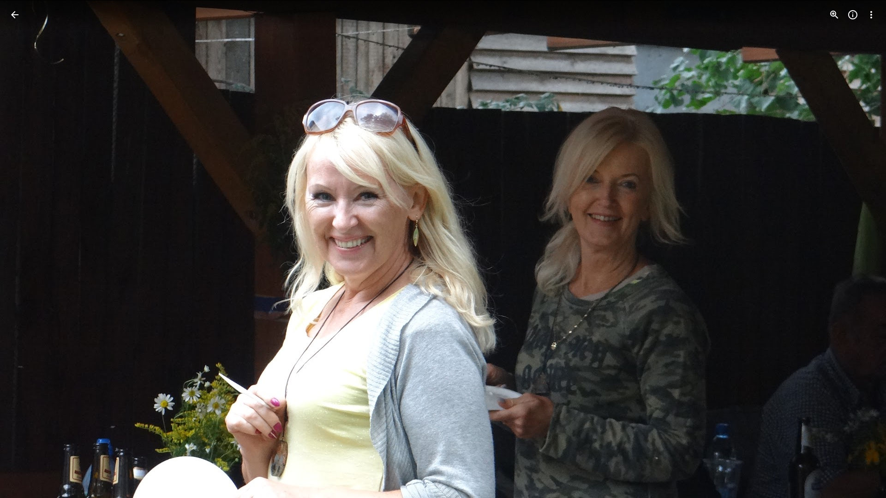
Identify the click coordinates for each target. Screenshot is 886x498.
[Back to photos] (15, 15)
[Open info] (853, 15)
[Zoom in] (834, 15)
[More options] (871, 15)
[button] (26, 249)
